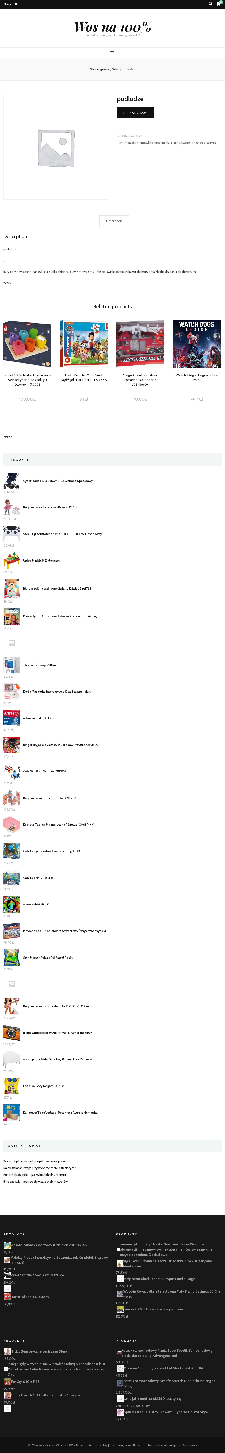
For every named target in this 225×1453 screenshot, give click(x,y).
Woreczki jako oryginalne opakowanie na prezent (36, 1161)
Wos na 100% (113, 26)
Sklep (7, 4)
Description (114, 221)
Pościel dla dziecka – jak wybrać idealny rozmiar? (35, 1175)
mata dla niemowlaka (139, 143)
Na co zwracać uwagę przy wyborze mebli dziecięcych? (39, 1168)
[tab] (114, 221)
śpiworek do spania (192, 143)
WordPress (189, 1445)
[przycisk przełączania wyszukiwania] (210, 4)
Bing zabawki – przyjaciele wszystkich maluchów (35, 1182)
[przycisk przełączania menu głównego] (112, 53)
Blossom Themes (145, 1445)
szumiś (211, 143)
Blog (18, 4)
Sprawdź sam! (135, 113)
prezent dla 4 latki (166, 143)
